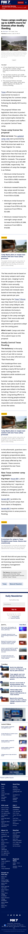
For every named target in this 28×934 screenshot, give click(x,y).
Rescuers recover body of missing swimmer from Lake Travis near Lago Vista (18, 684)
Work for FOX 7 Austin (5, 843)
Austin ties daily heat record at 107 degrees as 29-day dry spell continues (18, 669)
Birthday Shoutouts (15, 787)
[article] (14, 246)
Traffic (3, 788)
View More (22, 625)
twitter (11, 915)
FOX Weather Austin (4, 815)
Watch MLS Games (4, 906)
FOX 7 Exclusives (16, 806)
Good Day (16, 784)
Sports (3, 859)
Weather (16, 830)
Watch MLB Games (4, 883)
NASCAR (3, 866)
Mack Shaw (5, 31)
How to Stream (5, 807)
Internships (4, 846)
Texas (16, 31)
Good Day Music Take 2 (5, 822)
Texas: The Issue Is (17, 815)
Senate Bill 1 (5, 499)
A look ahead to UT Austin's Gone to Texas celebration (9, 734)
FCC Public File (5, 851)
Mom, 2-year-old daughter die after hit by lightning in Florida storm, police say (8, 628)
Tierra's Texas (4, 809)
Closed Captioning (4, 848)
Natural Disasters (16, 584)
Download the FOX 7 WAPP (16, 836)
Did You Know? (16, 846)
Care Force (15, 818)
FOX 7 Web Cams (17, 842)
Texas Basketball (5, 868)
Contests (15, 801)
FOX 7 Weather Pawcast (16, 833)
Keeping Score (16, 789)
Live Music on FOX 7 (16, 795)
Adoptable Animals (15, 798)
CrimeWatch (16, 809)
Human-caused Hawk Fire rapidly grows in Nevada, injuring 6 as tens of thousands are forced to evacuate (9, 650)
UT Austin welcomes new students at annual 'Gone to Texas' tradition (8, 657)
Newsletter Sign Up (5, 836)
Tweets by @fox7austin (7, 778)
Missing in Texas (17, 820)
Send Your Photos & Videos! (17, 839)
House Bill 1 (15, 479)
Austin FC (3, 863)
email (20, 915)
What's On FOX (5, 832)
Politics (3, 792)
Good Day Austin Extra (5, 819)
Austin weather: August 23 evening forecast (7, 741)
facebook (8, 915)
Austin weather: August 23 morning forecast (7, 748)
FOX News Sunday (4, 797)
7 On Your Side (16, 811)
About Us (4, 830)
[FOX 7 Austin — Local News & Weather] (5, 2)
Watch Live (20, 2)
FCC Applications (5, 853)
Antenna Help (4, 855)
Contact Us (4, 834)
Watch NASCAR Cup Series (5, 887)
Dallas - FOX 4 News (16, 863)
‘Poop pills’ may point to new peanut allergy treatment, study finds (9, 635)
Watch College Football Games (5, 880)
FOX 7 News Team (4, 840)
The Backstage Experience (5, 825)
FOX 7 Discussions (16, 822)
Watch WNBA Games (4, 903)
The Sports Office (5, 813)
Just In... (4, 625)
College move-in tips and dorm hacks (8, 755)
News (3, 784)
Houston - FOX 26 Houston (17, 867)
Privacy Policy (15, 616)
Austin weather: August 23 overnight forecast (7, 727)
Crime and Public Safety (5, 794)
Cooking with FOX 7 (17, 792)
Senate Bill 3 (5, 508)
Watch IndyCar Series (5, 890)
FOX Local (4, 805)
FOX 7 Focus (16, 813)
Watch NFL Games (4, 877)
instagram (14, 915)
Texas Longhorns (5, 861)
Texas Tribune (19, 299)
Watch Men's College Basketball (4, 894)
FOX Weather (16, 844)
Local (2, 786)
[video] (23, 728)
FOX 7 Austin (11, 31)
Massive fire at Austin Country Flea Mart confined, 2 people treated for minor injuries (8, 642)
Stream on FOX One (5, 873)
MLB (2, 865)
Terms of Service (15, 618)
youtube (17, 915)
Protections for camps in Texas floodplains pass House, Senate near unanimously (14, 541)
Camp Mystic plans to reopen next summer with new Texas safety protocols (13, 256)
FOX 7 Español (5, 811)
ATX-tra (15, 825)
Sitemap (3, 800)
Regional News (16, 860)
